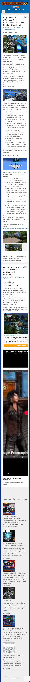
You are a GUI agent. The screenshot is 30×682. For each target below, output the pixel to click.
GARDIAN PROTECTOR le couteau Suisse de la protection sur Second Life (14, 629)
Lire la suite (9, 529)
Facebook (12, 7)
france (24, 256)
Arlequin (18, 27)
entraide (19, 256)
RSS (18, 7)
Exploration (6, 29)
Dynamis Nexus (7, 600)
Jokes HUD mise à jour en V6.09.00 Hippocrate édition (13, 656)
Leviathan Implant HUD (9, 516)
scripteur (18, 260)
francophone (7, 258)
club (6, 482)
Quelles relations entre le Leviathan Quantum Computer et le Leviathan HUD (14, 544)
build (6, 256)
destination (11, 482)
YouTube (16, 7)
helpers (13, 258)
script (8, 260)
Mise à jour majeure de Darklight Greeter (14, 573)
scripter (13, 260)
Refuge (5, 484)
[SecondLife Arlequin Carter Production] (15, 3)
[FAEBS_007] (15, 247)
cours (14, 256)
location (18, 258)
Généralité (12, 29)
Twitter (14, 7)
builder (10, 256)
